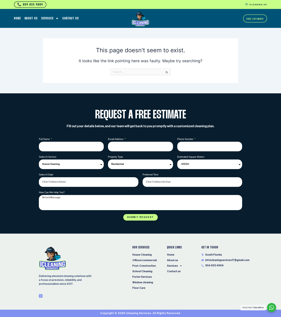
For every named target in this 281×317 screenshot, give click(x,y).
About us (31, 18)
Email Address (116, 139)
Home (17, 18)
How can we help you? (52, 192)
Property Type (115, 156)
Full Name (44, 139)
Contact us (70, 18)
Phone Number (185, 139)
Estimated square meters (190, 156)
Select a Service (47, 156)
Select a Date (46, 174)
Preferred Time (150, 174)
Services (47, 18)
